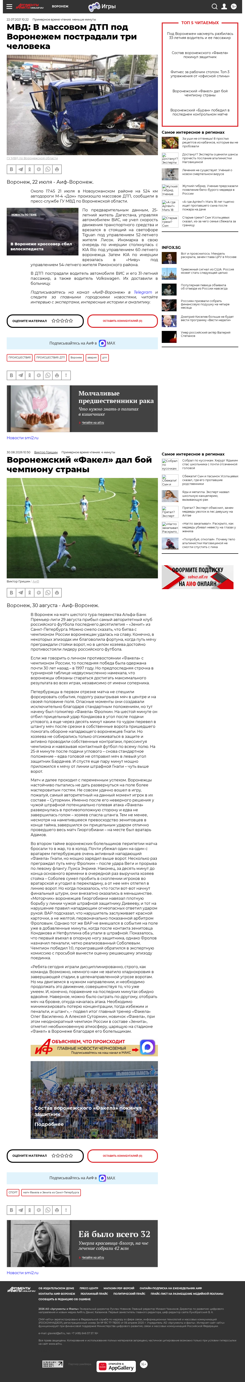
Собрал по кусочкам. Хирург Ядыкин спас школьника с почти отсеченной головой (210, 464)
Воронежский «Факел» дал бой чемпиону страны (200, 93)
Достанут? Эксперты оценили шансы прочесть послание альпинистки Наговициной (210, 158)
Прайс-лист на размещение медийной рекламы (187, 1293)
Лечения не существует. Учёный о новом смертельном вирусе (207, 172)
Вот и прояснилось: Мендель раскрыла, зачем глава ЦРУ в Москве (208, 255)
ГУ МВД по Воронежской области (32, 158)
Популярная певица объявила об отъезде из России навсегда (204, 287)
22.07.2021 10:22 (18, 19)
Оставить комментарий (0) (122, 321)
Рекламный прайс (94, 1293)
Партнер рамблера (79, 1364)
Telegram (143, 292)
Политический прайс (129, 1293)
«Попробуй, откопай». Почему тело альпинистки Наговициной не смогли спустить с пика (208, 543)
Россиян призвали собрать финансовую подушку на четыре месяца (205, 304)
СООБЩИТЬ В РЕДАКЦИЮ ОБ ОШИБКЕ (65, 1299)
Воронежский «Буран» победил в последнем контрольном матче (200, 112)
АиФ (36, 581)
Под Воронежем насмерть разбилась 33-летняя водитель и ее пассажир (200, 36)
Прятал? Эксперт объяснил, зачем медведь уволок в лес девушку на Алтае (207, 511)
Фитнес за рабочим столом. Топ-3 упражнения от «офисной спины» (200, 74)
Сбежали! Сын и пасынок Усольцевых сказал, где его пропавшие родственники (210, 480)
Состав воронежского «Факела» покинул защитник (200, 55)
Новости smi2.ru (23, 438)
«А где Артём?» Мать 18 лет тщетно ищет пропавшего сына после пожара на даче (208, 205)
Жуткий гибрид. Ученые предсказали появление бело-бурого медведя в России (210, 189)
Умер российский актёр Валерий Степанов (205, 334)
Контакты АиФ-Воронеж (57, 1293)
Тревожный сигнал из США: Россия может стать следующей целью (207, 271)
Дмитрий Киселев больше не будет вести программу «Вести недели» (207, 318)
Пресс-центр (89, 1288)
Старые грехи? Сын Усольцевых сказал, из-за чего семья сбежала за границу (209, 221)
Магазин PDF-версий (119, 1288)
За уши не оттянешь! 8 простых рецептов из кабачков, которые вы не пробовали (210, 142)
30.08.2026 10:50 (18, 452)
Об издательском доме (56, 1288)
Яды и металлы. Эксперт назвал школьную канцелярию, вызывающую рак (205, 495)
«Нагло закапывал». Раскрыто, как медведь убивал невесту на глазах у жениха (209, 527)
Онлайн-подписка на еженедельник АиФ (171, 1288)
